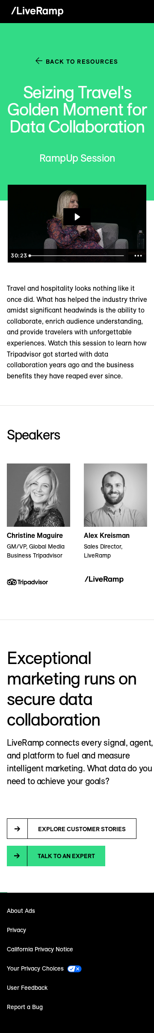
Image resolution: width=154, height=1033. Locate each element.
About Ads (21, 911)
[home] (35, 11)
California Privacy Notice (40, 949)
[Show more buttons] (138, 256)
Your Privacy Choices (35, 968)
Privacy (16, 930)
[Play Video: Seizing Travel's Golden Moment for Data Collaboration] (76, 217)
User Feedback (27, 988)
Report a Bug (25, 1007)
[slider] (78, 256)
